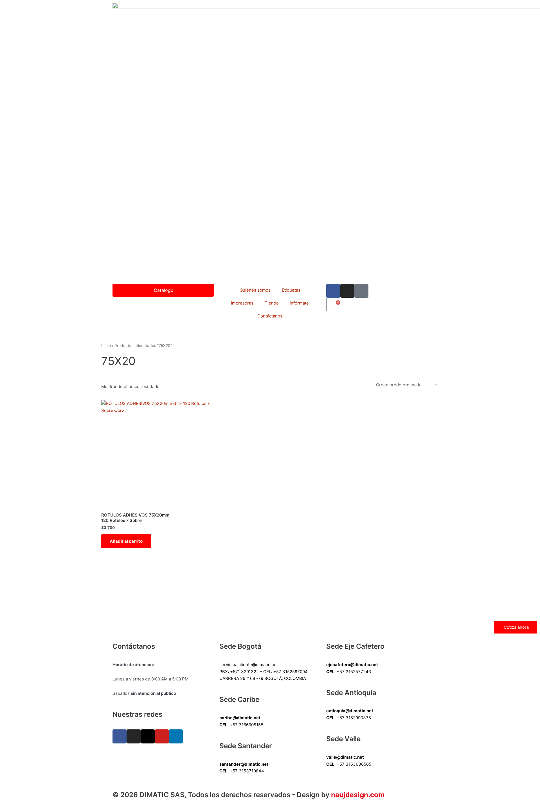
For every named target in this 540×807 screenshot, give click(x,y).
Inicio (106, 345)
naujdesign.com (357, 794)
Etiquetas (291, 290)
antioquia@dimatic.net (349, 710)
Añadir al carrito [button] (126, 541)
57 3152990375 (355, 717)
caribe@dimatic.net (239, 717)
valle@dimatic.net (345, 757)
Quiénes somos (255, 290)
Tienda (271, 303)
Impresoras (242, 303)
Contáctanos (269, 316)
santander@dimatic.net (243, 764)
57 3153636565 (355, 764)
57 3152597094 (292, 671)
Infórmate (299, 303)
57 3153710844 (248, 771)
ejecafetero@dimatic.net (352, 664)
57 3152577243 (355, 671)
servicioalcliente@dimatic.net (248, 664)
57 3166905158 (248, 724)
